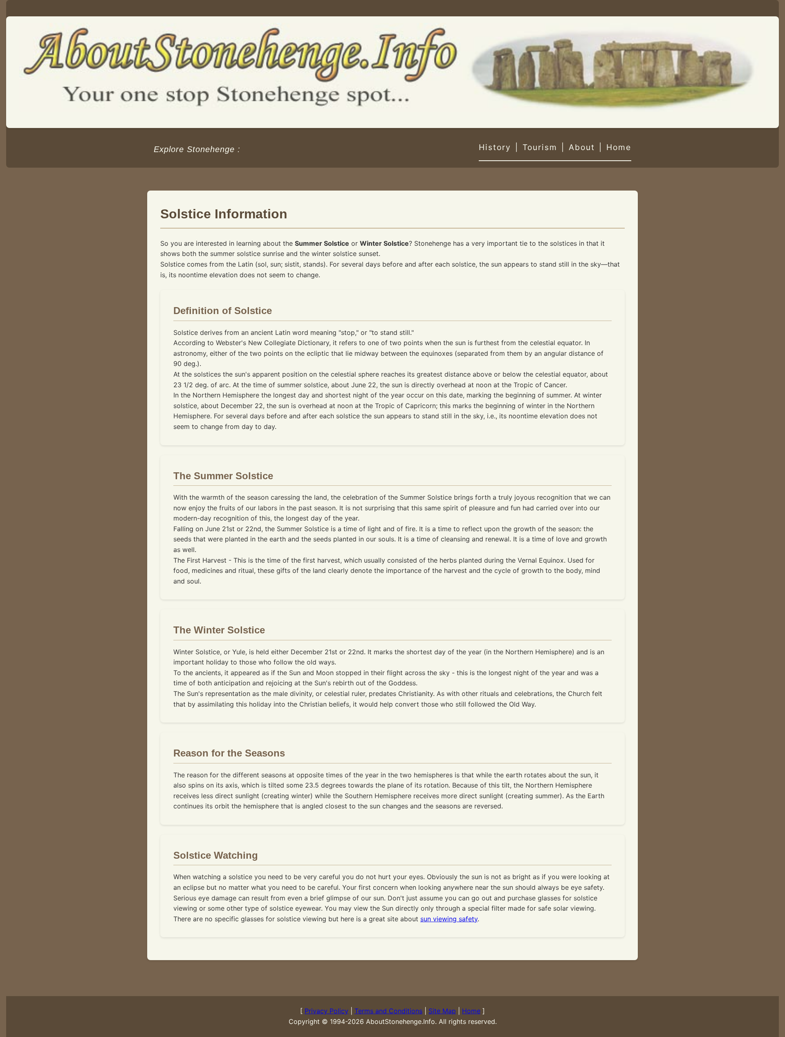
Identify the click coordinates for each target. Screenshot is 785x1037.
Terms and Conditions (388, 1011)
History (495, 147)
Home (618, 147)
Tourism (540, 147)
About (582, 147)
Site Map (442, 1011)
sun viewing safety (449, 919)
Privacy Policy (326, 1011)
